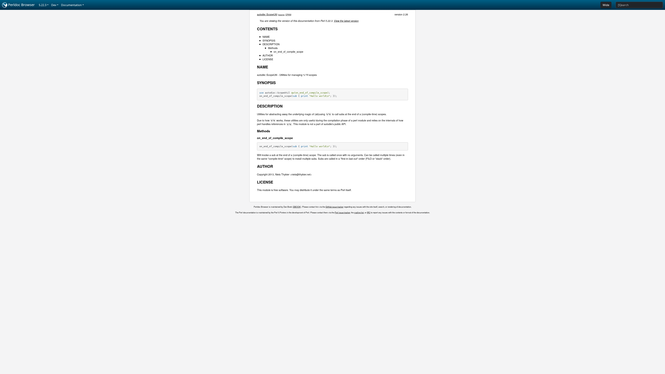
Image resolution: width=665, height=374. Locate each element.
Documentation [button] (71, 5)
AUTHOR (268, 55)
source (281, 14)
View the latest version (346, 21)
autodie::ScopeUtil (267, 14)
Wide (606, 5)
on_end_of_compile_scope (288, 51)
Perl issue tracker (342, 212)
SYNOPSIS (269, 40)
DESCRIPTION (271, 44)
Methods (273, 48)
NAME (266, 36)
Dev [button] (53, 5)
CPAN (288, 14)
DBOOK (296, 206)
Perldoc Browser (21, 4)
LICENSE (268, 59)
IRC (368, 212)
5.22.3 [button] (42, 5)
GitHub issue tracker (334, 206)
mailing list (359, 212)
